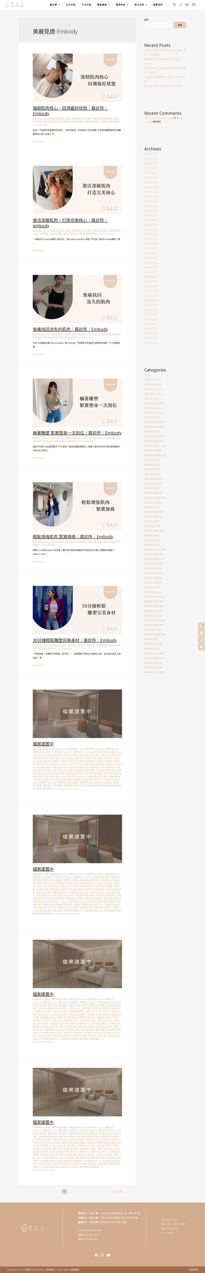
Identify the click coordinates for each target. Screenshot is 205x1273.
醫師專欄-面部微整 (112, 785)
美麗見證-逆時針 (97, 767)
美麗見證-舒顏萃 (43, 767)
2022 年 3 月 (150, 328)
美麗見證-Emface (76, 748)
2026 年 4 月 (150, 168)
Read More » (39, 141)
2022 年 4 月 (150, 323)
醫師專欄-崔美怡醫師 (96, 1029)
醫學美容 (121, 4)
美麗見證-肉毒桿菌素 (94, 764)
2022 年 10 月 (151, 295)
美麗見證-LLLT (112, 748)
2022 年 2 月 (150, 333)
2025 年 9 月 (150, 201)
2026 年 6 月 (150, 163)
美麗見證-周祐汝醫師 (82, 118)
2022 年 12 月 (151, 285)
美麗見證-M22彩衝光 (43, 751)
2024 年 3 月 (150, 224)
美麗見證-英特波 (60, 767)
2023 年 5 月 (150, 267)
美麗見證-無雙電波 (111, 1011)
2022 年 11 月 (151, 290)
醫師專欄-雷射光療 (93, 785)
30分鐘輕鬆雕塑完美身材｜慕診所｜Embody (75, 640)
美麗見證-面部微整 (56, 773)
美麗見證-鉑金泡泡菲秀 (63, 770)
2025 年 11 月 (151, 191)
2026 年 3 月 (150, 172)
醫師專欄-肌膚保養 (103, 782)
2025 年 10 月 (151, 196)
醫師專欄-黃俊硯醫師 (42, 788)
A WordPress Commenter (159, 117)
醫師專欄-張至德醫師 (52, 779)
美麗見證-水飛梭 (60, 1011)
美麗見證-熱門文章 (52, 121)
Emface (148, 374)
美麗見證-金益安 (92, 121)
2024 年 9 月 (150, 215)
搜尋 (146, 19)
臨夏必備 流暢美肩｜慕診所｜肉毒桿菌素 (163, 85)
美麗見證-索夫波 (76, 764)
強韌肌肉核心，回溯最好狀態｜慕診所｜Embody (70, 110)
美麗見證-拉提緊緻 (64, 758)
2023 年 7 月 (150, 257)
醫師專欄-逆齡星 (79, 1035)
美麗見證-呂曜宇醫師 (61, 118)
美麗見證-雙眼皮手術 (106, 770)
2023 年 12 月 (151, 234)
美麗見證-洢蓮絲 (51, 761)
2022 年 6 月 (150, 314)
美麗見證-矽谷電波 (58, 764)
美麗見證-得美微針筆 (110, 755)
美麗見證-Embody (41, 118)
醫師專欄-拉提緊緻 (72, 779)
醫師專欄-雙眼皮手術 (74, 785)
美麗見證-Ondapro (63, 751)
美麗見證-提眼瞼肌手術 (85, 758)
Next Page (119, 1191)
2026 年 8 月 (150, 153)
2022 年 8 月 (150, 304)
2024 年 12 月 (151, 205)
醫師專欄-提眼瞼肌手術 (92, 779)
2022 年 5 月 (150, 319)
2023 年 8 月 (150, 252)
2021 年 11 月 (151, 342)
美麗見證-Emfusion (95, 748)
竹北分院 (86, 4)
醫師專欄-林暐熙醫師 (73, 1032)
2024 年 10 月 (151, 210)
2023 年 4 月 (150, 271)
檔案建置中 (43, 744)
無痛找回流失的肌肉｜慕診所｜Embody (70, 329)
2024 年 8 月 (150, 219)
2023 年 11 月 (151, 238)
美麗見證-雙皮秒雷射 (85, 770)
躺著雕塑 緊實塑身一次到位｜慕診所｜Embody (77, 433)
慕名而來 (139, 4)
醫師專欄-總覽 (86, 782)
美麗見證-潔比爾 (93, 1011)
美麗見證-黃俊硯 (40, 776)
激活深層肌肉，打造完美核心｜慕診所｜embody (70, 222)
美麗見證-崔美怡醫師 (102, 118)
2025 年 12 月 (151, 186)
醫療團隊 (102, 4)
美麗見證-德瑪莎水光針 (44, 758)
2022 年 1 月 (150, 337)
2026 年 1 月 (150, 182)
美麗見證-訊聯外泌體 (79, 767)
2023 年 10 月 (151, 243)
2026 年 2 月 (150, 177)
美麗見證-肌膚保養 (86, 1017)
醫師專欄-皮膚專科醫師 (68, 782)
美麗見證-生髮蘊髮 (104, 761)
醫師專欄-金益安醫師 (53, 785)
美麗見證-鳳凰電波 (112, 773)
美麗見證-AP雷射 (41, 748)
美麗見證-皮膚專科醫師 (73, 121)
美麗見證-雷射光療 (99, 1023)
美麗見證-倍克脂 (101, 751)
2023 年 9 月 (150, 248)
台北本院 (71, 4)
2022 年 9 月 (150, 300)
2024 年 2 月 (150, 229)
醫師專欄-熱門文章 (47, 782)
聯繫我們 (158, 4)
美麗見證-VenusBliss (82, 751)
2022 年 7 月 (150, 309)
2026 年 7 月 (150, 158)
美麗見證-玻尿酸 (86, 761)
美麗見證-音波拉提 (75, 773)
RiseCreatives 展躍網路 (68, 1269)
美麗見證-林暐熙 (100, 230)
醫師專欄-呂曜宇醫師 (98, 776)
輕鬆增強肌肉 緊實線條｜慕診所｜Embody (73, 536)
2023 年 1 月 (150, 281)
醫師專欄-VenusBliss (77, 776)
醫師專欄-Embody (58, 776)
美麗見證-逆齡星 (88, 1020)
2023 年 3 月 (150, 276)
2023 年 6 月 (150, 262)
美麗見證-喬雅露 (71, 755)
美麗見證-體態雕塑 (110, 121)
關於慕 (53, 4)
